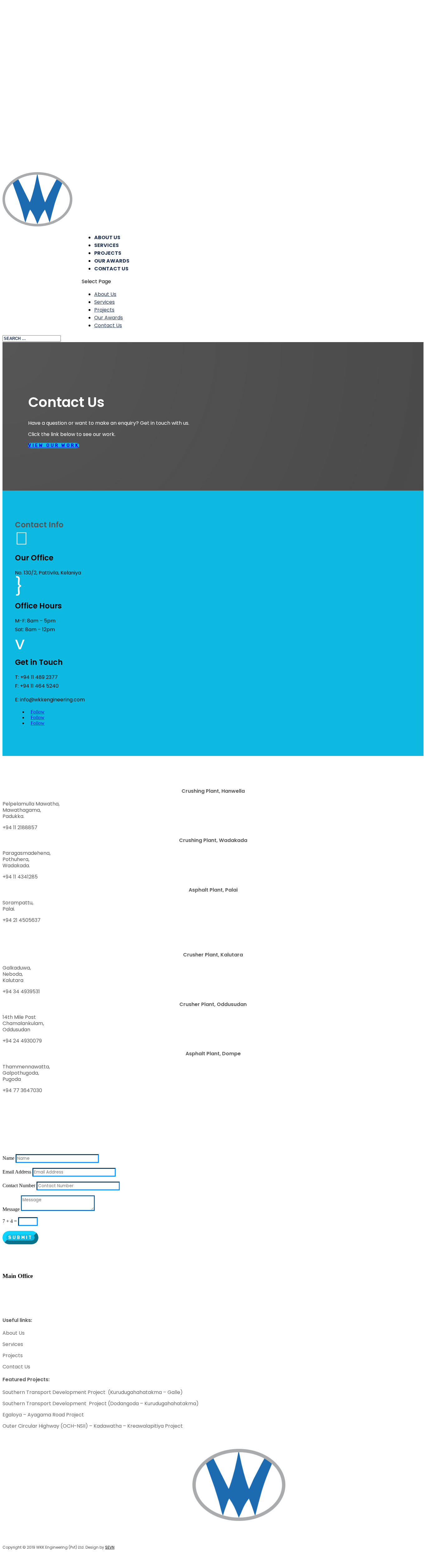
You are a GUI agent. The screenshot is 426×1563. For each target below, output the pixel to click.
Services (106, 245)
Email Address (16, 1171)
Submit (20, 1237)
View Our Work (53, 445)
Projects (107, 253)
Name (8, 1158)
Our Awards (111, 260)
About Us (107, 237)
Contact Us (111, 268)
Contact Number (18, 1185)
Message (11, 1209)
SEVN (109, 1547)
